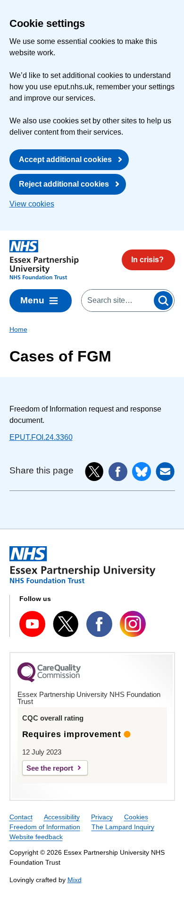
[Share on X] (94, 471)
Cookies (136, 817)
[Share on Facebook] (118, 471)
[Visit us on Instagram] (133, 624)
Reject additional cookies (64, 184)
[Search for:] (117, 300)
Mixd (74, 880)
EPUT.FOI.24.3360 (41, 437)
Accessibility (62, 817)
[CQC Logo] (49, 680)
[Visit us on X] (66, 623)
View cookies (31, 204)
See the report (49, 768)
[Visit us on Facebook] (99, 624)
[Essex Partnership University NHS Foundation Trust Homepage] (44, 260)
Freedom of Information (44, 827)
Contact (21, 817)
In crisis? (147, 260)
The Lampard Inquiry (123, 827)
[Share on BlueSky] (141, 471)
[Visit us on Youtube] (32, 624)
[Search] (163, 300)
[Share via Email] (165, 471)
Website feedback (36, 837)
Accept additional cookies (65, 159)
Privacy (102, 817)
